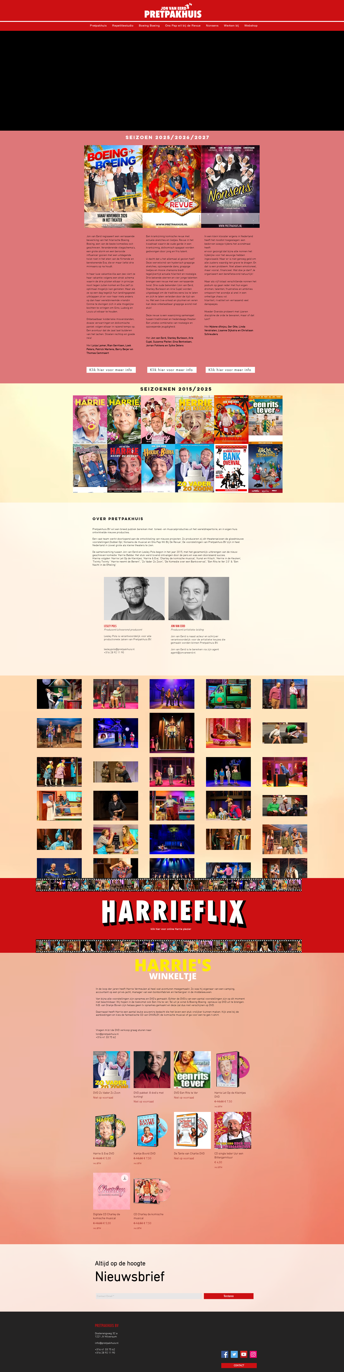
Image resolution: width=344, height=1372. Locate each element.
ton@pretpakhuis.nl (107, 1034)
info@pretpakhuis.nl (106, 1343)
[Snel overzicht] (152, 1069)
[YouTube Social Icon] (243, 1354)
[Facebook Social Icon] (224, 1354)
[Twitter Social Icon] (234, 1354)
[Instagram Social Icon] (253, 1354)
